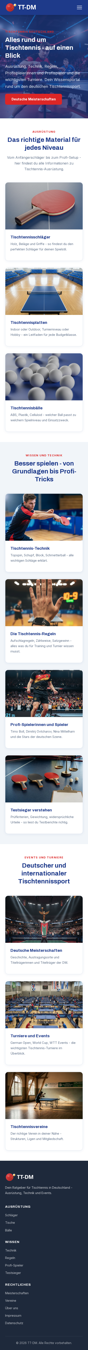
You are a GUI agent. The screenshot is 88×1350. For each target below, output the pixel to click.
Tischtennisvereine (29, 1126)
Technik (10, 1250)
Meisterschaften (17, 1293)
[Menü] (79, 7)
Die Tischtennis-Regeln (33, 634)
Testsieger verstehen (31, 810)
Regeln (10, 1258)
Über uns (11, 1308)
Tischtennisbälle (26, 408)
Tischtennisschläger (30, 237)
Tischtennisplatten (28, 322)
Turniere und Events (30, 1036)
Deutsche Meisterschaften (34, 99)
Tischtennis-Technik (30, 548)
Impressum (13, 1315)
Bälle (8, 1230)
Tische (10, 1222)
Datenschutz (14, 1323)
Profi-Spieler (14, 1265)
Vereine (10, 1300)
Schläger (11, 1215)
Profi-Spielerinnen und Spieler (39, 724)
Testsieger (13, 1273)
